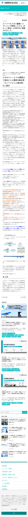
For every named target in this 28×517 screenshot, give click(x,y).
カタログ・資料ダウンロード (10, 477)
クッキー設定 (14, 509)
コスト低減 (14, 402)
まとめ (4, 75)
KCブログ (4, 480)
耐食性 (7, 404)
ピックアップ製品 (7, 468)
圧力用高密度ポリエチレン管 (7, 335)
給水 (21, 32)
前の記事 (4, 297)
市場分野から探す (7, 471)
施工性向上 (11, 34)
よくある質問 (5, 483)
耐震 (9, 32)
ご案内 (8, 368)
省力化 (16, 34)
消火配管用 (14, 336)
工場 (3, 336)
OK (14, 513)
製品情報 (4, 32)
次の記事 (23, 297)
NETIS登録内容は (10, 235)
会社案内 (4, 486)
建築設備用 (5, 34)
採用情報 (4, 489)
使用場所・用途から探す (9, 474)
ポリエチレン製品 (14, 32)
